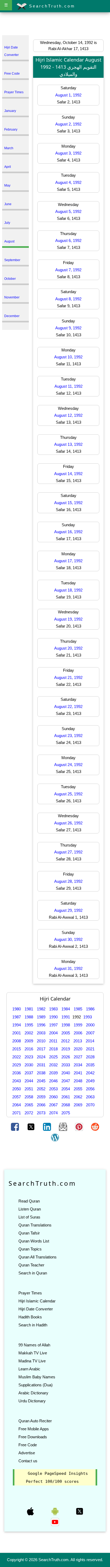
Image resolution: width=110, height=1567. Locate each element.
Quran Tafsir (29, 1233)
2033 (65, 1065)
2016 (29, 1049)
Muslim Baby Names (36, 1377)
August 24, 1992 (68, 764)
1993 (87, 1017)
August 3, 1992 (68, 153)
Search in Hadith (32, 1325)
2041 (78, 1073)
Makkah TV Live (32, 1353)
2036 (16, 1073)
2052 (41, 1089)
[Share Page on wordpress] (55, 1137)
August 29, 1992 (68, 910)
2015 (16, 1049)
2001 (16, 1033)
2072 (29, 1113)
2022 (16, 1057)
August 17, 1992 (68, 560)
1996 (41, 1025)
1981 (29, 1009)
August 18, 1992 (68, 590)
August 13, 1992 (68, 444)
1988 (29, 1017)
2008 (16, 1041)
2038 (41, 1073)
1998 (65, 1025)
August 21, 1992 (68, 677)
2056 (90, 1089)
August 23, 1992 (68, 735)
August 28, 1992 (68, 881)
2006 (78, 1033)
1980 (16, 1009)
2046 (53, 1081)
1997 (53, 1025)
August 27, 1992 (68, 852)
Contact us (27, 1461)
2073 (41, 1113)
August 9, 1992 (68, 328)
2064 (16, 1105)
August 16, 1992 (68, 531)
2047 (65, 1081)
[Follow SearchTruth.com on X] (79, 1511)
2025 (53, 1057)
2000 (90, 1025)
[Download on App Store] (31, 1511)
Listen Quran (29, 1209)
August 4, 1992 (68, 182)
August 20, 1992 (68, 648)
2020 (78, 1049)
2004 (53, 1033)
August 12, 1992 (68, 415)
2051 (29, 1089)
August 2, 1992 (68, 124)
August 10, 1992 (68, 357)
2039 (53, 1073)
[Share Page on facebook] (15, 1126)
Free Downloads (32, 1437)
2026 (65, 1057)
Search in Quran (32, 1273)
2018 (53, 1049)
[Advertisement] (55, 24)
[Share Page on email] (63, 1126)
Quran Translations (35, 1225)
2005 (65, 1033)
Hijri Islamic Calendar (37, 1301)
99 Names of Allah (34, 1345)
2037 (29, 1073)
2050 (16, 1089)
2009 (29, 1041)
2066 (41, 1105)
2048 (78, 1081)
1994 (16, 1025)
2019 (65, 1049)
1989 (41, 1017)
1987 (16, 1017)
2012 (65, 1041)
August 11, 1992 (68, 386)
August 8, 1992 (68, 299)
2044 (29, 1081)
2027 (78, 1057)
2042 (90, 1073)
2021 (90, 1049)
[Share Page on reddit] (95, 1126)
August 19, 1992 (68, 619)
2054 (65, 1089)
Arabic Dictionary (33, 1393)
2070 (90, 1105)
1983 (53, 1009)
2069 (78, 1105)
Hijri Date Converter (35, 1309)
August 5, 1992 (68, 211)
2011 (53, 1041)
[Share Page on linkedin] (47, 1126)
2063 (90, 1097)
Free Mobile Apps (33, 1429)
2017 (41, 1049)
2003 (41, 1033)
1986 (90, 1009)
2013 (77, 1041)
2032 (53, 1065)
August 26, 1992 (68, 823)
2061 (65, 1097)
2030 (29, 1065)
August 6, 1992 (68, 240)
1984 (65, 1009)
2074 (53, 1113)
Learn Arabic (29, 1369)
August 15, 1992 (68, 502)
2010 (41, 1041)
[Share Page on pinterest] (79, 1126)
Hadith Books (30, 1317)
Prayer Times (30, 1293)
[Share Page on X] (31, 1126)
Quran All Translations (37, 1257)
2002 (29, 1033)
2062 (78, 1097)
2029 (16, 1065)
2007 (90, 1033)
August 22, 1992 (68, 706)
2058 (29, 1097)
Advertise (26, 1453)
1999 (78, 1025)
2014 (90, 1041)
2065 (29, 1105)
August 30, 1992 (68, 939)
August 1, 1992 (68, 95)
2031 (41, 1065)
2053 (53, 1089)
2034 (78, 1065)
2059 (41, 1097)
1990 (53, 1017)
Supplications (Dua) (35, 1385)
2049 (90, 1081)
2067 (53, 1105)
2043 (16, 1081)
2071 (16, 1113)
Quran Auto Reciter (35, 1421)
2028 (90, 1057)
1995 (29, 1025)
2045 (41, 1081)
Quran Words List (33, 1241)
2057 (16, 1097)
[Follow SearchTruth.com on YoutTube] (55, 1521)
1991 (65, 1017)
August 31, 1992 (68, 968)
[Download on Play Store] (55, 1511)
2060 (53, 1097)
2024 (41, 1057)
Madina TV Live (32, 1361)
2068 (65, 1105)
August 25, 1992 (68, 794)
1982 (41, 1009)
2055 (78, 1089)
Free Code (27, 1445)
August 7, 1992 (68, 270)
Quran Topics (30, 1249)
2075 (65, 1113)
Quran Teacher (31, 1265)
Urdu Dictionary (32, 1401)
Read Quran (29, 1201)
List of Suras (29, 1217)
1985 (78, 1009)
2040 (65, 1073)
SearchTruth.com (51, 6)
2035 (90, 1065)
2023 (29, 1057)
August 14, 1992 (68, 473)
